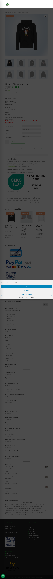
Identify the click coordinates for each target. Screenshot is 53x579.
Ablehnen (26, 290)
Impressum (33, 297)
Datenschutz (27, 297)
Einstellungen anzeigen (26, 294)
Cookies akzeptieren (26, 286)
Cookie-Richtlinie (21, 297)
